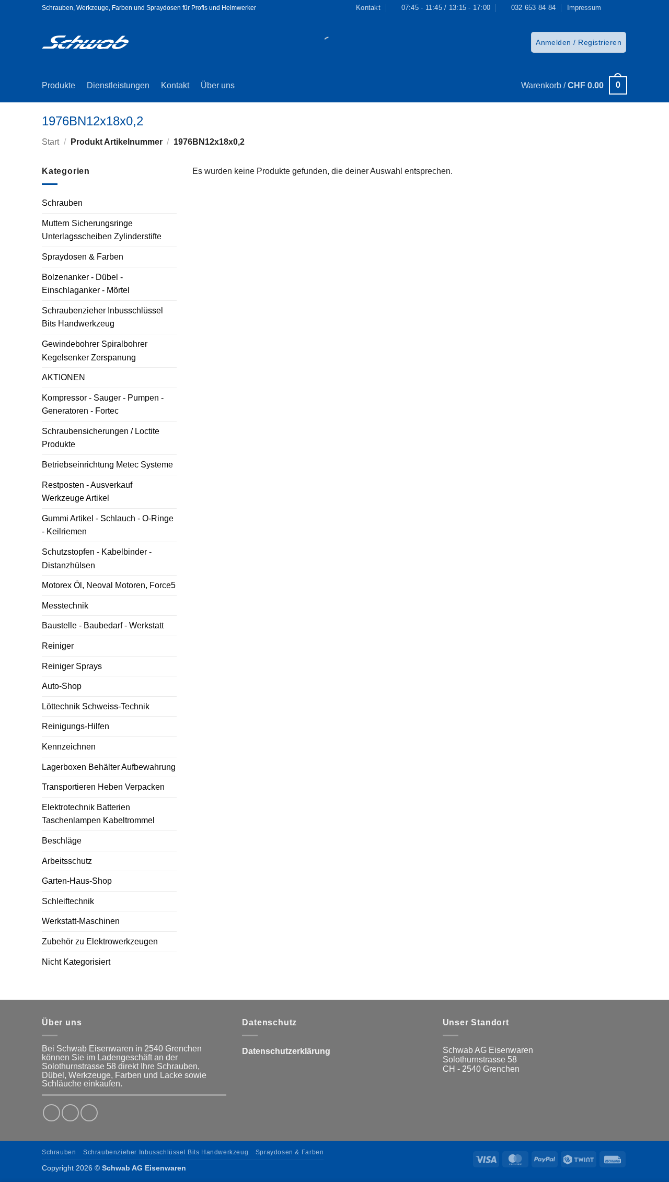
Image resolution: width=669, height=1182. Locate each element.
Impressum (584, 7)
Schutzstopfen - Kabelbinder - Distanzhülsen (97, 558)
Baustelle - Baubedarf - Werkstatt (103, 625)
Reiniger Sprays (72, 666)
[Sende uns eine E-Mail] (89, 1112)
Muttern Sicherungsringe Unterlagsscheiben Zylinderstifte (102, 230)
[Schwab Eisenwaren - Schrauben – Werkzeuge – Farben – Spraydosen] (85, 42)
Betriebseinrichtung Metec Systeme (107, 464)
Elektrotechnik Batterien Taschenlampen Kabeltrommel (98, 814)
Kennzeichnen (69, 746)
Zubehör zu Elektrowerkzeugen (100, 941)
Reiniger (58, 645)
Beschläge (62, 840)
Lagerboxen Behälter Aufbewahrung (109, 767)
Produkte (58, 85)
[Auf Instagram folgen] (622, 7)
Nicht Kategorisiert (76, 961)
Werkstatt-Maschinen (81, 921)
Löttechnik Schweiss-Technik (95, 706)
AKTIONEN (63, 377)
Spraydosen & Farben (82, 256)
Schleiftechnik (68, 901)
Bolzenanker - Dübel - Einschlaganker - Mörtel (86, 284)
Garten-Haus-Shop (77, 880)
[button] (578, 42)
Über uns (218, 85)
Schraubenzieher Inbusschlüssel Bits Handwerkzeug (102, 317)
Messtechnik (65, 605)
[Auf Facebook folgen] (612, 7)
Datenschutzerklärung (286, 1051)
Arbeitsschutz (67, 861)
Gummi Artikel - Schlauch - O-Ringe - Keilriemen (108, 525)
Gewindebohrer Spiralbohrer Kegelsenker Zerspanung (94, 351)
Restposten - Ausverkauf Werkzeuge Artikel (87, 492)
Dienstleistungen (118, 85)
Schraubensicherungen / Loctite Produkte (100, 438)
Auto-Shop (62, 686)
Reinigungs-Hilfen (75, 726)
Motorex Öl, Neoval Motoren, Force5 (109, 585)
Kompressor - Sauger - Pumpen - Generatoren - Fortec (103, 404)
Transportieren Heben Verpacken (103, 786)
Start (50, 141)
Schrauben (62, 202)
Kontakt (175, 85)
